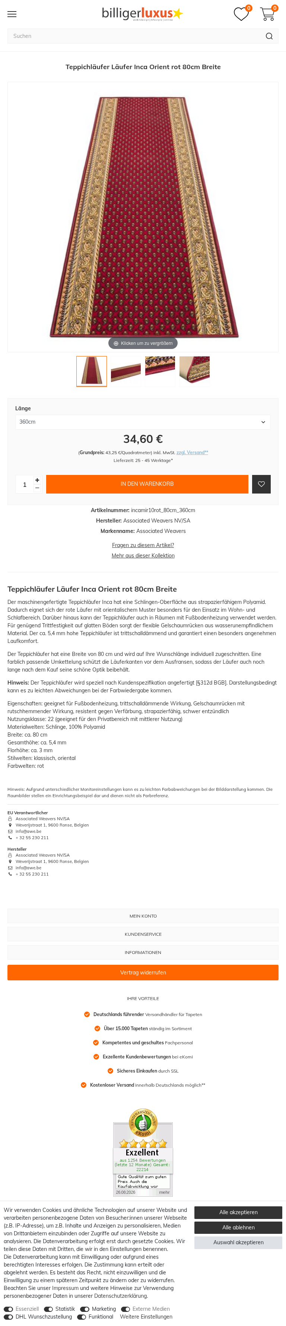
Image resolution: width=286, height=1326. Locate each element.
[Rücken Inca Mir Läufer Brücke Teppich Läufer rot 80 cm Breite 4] (194, 373)
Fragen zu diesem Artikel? (143, 545)
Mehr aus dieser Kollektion (143, 555)
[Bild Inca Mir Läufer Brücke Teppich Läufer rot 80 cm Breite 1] (91, 373)
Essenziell (27, 1309)
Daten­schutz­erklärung (120, 1296)
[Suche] (269, 36)
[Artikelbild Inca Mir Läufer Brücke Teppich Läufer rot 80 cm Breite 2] (126, 373)
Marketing (104, 1309)
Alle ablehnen (238, 1227)
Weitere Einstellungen (146, 1316)
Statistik (65, 1309)
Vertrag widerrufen (143, 972)
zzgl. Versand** (192, 452)
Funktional (101, 1316)
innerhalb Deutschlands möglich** (147, 1085)
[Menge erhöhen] (37, 480)
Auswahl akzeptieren (238, 1242)
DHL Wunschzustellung (44, 1316)
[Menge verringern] (37, 488)
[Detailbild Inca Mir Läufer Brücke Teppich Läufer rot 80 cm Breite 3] (160, 373)
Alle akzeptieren (238, 1212)
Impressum (65, 1288)
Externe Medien (151, 1309)
